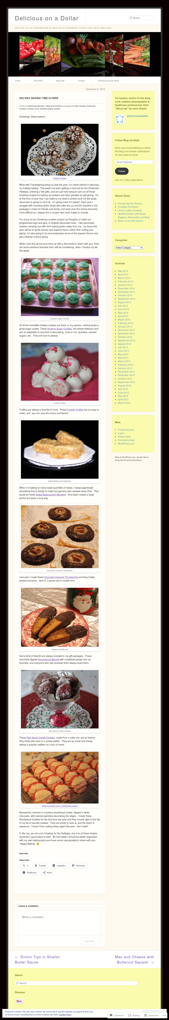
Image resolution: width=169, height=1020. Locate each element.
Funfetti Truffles (75, 409)
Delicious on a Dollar (47, 18)
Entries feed (124, 436)
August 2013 (124, 343)
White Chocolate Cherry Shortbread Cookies (60, 805)
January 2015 (125, 284)
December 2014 (126, 288)
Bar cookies (80, 106)
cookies (30, 108)
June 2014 (123, 309)
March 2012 (124, 402)
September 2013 (126, 340)
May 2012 (123, 396)
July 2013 (123, 347)
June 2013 (123, 350)
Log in (121, 433)
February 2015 (125, 281)
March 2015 (124, 278)
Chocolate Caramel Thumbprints (60, 577)
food (37, 108)
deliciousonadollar (36, 106)
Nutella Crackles (59, 178)
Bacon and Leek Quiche (130, 220)
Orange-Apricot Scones (130, 203)
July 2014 (123, 305)
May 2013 (123, 354)
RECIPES (38, 80)
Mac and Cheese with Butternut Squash (134, 959)
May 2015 (123, 271)
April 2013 (123, 357)
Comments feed (126, 440)
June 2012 (123, 392)
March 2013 (124, 361)
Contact (81, 80)
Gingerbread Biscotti (49, 659)
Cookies (67, 328)
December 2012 (126, 371)
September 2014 (126, 298)
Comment (89, 941)
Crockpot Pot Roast (128, 206)
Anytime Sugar (55, 328)
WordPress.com (126, 443)
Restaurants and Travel (108, 80)
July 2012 (123, 389)
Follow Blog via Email (127, 140)
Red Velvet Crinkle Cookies (41, 737)
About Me (60, 80)
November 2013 (126, 333)
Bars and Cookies (54, 106)
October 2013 (125, 337)
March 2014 (124, 319)
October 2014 (125, 295)
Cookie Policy (65, 1014)
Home (17, 80)
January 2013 (125, 368)
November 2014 (126, 291)
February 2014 (125, 323)
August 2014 (124, 302)
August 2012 (124, 385)
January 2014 (125, 326)
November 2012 (126, 375)
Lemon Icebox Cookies (130, 210)
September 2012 (126, 382)
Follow (121, 171)
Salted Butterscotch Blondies (51, 494)
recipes (57, 108)
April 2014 (123, 316)
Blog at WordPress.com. (125, 457)
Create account (126, 429)
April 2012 (123, 399)
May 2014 (123, 312)
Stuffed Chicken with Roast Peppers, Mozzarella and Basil (134, 215)
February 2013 (125, 364)
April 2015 (123, 274)
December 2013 (126, 330)
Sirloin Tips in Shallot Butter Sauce (37, 959)
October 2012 (125, 378)
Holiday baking (46, 108)
